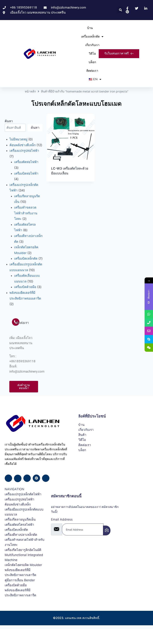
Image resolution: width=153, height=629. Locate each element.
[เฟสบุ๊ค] (8, 478)
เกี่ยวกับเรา (92, 45)
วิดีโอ (92, 53)
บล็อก (92, 62)
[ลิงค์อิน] (27, 478)
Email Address (62, 519)
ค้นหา (9, 121)
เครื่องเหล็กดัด (90, 36)
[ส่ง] (106, 530)
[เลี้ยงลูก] (36, 478)
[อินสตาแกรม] (45, 478)
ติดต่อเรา (92, 70)
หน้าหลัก (30, 91)
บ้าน (90, 28)
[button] (120, 10)
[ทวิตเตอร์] (17, 478)
